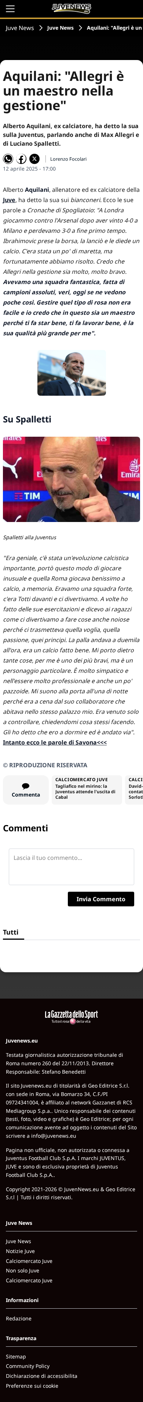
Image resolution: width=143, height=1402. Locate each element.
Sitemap (16, 1356)
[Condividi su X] (34, 159)
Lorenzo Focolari (68, 159)
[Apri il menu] (10, 8)
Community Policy (28, 1365)
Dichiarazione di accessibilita (41, 1375)
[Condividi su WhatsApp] (8, 159)
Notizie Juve (20, 1251)
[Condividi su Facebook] (21, 159)
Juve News (20, 28)
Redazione (19, 1318)
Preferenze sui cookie (32, 1385)
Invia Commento (101, 899)
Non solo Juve (22, 1270)
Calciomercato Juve (29, 1260)
